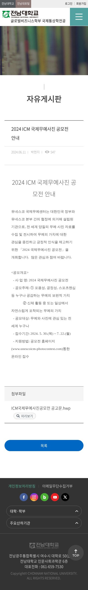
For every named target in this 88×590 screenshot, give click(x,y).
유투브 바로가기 (55, 497)
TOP (75, 555)
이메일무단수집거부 (57, 486)
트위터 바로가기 (65, 497)
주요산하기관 (20, 523)
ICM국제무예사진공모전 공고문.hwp (40, 408)
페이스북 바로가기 (24, 497)
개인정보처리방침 (21, 486)
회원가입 (81, 3)
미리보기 (27, 416)
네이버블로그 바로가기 (44, 497)
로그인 (68, 3)
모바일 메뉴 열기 (79, 17)
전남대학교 (8, 4)
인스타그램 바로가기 (34, 497)
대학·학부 (17, 511)
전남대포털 (23, 4)
